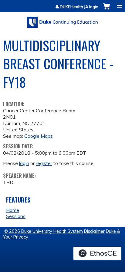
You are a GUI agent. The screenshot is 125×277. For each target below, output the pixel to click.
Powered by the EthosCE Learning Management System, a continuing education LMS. (97, 253)
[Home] (62, 20)
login (24, 163)
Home (12, 210)
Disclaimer (94, 231)
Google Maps (38, 136)
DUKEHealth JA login (79, 7)
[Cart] (106, 9)
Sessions (15, 216)
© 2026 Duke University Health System (43, 231)
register (44, 163)
